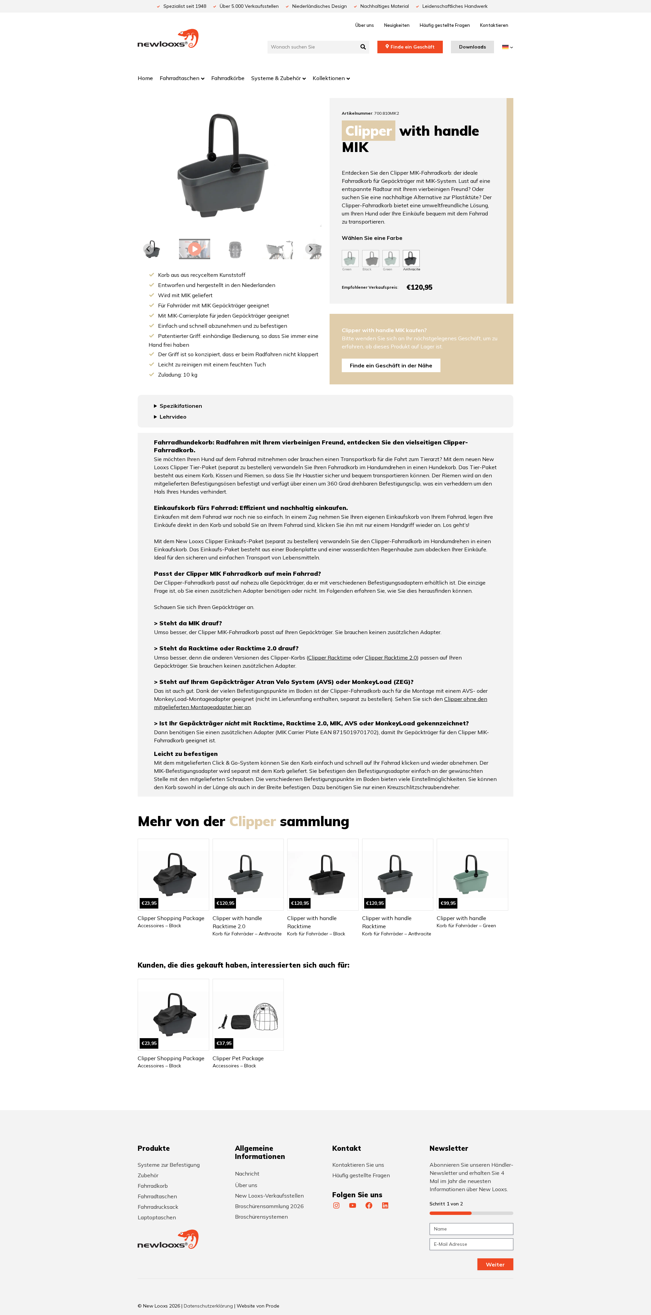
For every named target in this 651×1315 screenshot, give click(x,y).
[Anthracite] (411, 258)
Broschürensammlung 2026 (269, 1206)
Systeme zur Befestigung (169, 1164)
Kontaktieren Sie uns (358, 1164)
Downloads (472, 47)
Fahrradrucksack (158, 1206)
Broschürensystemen (261, 1216)
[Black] (370, 258)
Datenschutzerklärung (208, 1306)
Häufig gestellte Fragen (445, 25)
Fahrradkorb (153, 1185)
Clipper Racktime (329, 657)
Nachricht (247, 1173)
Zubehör (148, 1175)
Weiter (495, 1264)
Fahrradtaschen (157, 1196)
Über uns (364, 25)
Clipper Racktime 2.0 (391, 657)
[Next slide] (310, 249)
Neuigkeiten (397, 25)
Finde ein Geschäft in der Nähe (391, 365)
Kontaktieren (494, 25)
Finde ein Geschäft (413, 47)
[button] (194, 249)
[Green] (350, 258)
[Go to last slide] (148, 249)
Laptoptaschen (157, 1217)
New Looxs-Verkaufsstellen (269, 1195)
